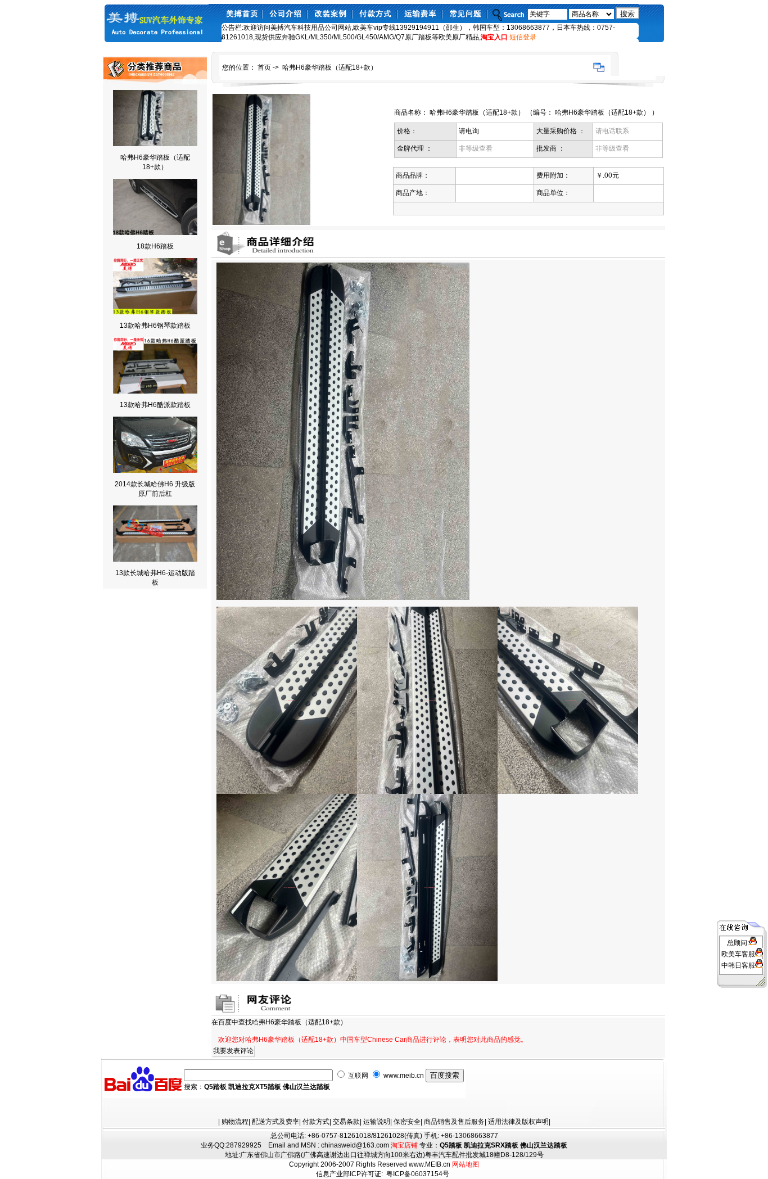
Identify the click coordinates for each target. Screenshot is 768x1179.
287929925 (243, 1145)
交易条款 (346, 1122)
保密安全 (407, 1122)
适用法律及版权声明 (518, 1122)
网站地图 (465, 1164)
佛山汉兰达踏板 (306, 1087)
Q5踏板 (215, 1087)
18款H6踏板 (155, 246)
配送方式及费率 (275, 1122)
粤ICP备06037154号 (417, 1174)
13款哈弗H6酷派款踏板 (155, 405)
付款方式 (315, 1122)
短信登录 (522, 37)
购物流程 (235, 1122)
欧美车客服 (738, 954)
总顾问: (738, 943)
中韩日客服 (738, 965)
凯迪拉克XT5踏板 (254, 1087)
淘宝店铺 (404, 1145)
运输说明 (376, 1122)
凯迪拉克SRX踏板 (491, 1145)
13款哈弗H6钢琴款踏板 (155, 325)
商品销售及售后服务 (454, 1122)
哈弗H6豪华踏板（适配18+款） (329, 67)
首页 (264, 67)
